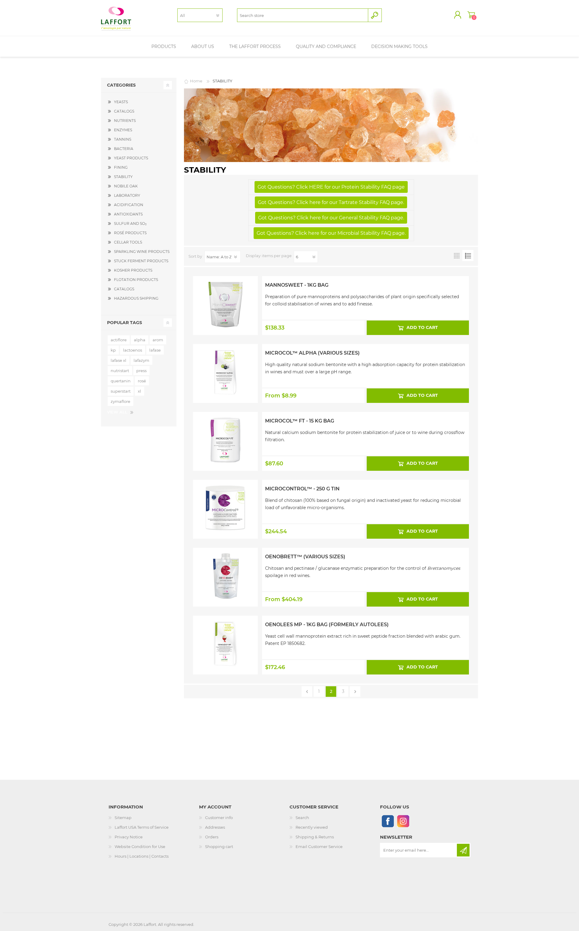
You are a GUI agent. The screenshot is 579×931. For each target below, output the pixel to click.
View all (117, 412)
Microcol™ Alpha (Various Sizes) (312, 353)
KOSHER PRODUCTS (133, 270)
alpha (139, 339)
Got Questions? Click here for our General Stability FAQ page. (331, 218)
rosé (142, 380)
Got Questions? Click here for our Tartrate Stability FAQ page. (331, 202)
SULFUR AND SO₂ (130, 223)
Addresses (215, 827)
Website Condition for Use (140, 846)
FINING (121, 167)
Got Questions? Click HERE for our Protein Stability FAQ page (331, 187)
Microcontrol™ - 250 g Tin (302, 489)
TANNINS (122, 139)
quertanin (121, 380)
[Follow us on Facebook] (387, 821)
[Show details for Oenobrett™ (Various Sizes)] (225, 564)
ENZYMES (123, 130)
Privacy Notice (129, 836)
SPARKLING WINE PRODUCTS (141, 251)
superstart (121, 391)
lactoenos (132, 350)
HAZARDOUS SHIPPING (136, 298)
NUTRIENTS (125, 120)
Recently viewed (312, 827)
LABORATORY (127, 195)
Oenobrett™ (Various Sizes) (305, 557)
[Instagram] (403, 821)
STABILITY (123, 176)
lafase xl (118, 360)
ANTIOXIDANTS (128, 214)
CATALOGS (124, 111)
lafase (155, 350)
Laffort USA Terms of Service (142, 827)
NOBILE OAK (126, 186)
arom (158, 339)
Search (302, 817)
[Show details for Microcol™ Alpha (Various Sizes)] (225, 360)
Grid (456, 255)
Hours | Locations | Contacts (142, 856)
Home (196, 80)
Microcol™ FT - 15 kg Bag (299, 421)
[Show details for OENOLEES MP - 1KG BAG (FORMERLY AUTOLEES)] (225, 632)
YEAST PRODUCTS (131, 158)
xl (139, 391)
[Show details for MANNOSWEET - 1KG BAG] (225, 292)
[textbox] (302, 15)
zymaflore (120, 401)
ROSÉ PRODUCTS (130, 233)
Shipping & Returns (315, 836)
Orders (211, 836)
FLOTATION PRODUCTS (136, 279)
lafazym (141, 360)
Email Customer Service (319, 846)
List (467, 255)
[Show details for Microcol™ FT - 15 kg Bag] (225, 428)
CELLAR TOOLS (128, 242)
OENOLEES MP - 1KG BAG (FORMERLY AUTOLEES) (327, 624)
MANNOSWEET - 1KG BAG (296, 285)
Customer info (219, 817)
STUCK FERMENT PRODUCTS (141, 261)
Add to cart (422, 327)
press (141, 370)
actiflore (119, 339)
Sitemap (123, 817)
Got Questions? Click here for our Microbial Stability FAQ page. (331, 233)
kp (113, 350)
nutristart (120, 370)
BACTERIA (123, 148)
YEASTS (121, 102)
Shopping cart (471, 14)
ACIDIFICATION (128, 204)
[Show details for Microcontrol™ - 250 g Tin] (225, 496)
